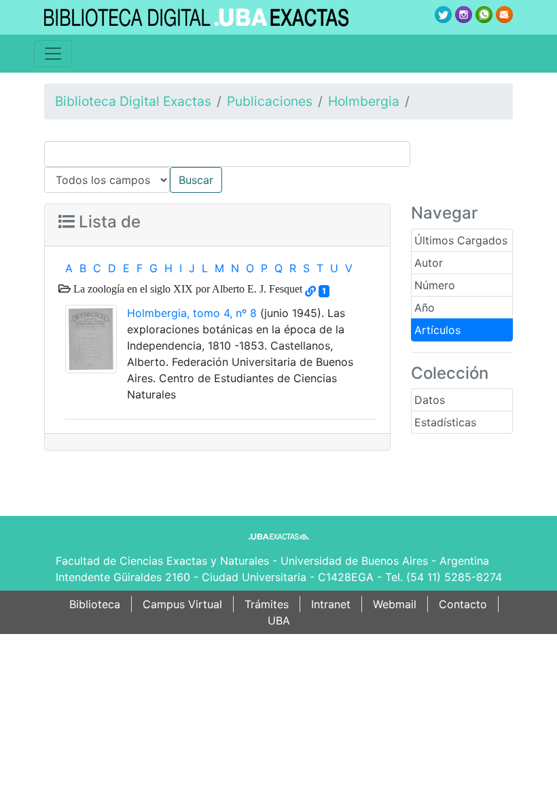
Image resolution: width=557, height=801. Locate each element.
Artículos (437, 330)
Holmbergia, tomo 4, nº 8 (192, 313)
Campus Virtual (182, 604)
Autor (428, 262)
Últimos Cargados (460, 240)
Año (424, 307)
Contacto (463, 604)
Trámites (267, 604)
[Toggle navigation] (53, 53)
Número (434, 285)
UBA (279, 620)
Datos (429, 400)
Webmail (394, 604)
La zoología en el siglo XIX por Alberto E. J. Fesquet (186, 288)
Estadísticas (445, 422)
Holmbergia (363, 101)
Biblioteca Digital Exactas (133, 101)
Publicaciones (269, 101)
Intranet (331, 604)
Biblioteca (94, 604)
